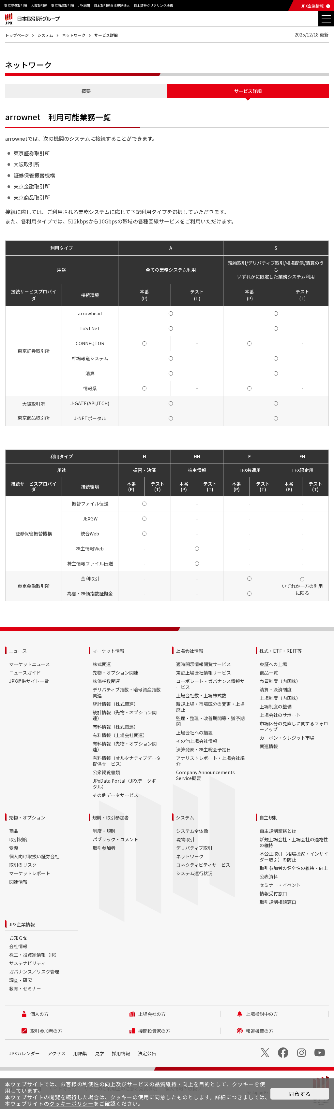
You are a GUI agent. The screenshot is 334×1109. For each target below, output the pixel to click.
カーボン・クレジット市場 (287, 737)
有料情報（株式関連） (115, 726)
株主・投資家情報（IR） (34, 954)
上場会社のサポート (280, 715)
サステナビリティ (27, 963)
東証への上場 (273, 664)
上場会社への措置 (194, 732)
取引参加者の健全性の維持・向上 (294, 868)
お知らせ (18, 937)
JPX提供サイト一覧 (29, 681)
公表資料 (269, 876)
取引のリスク (23, 864)
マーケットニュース (29, 664)
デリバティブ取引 (194, 848)
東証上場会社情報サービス (203, 672)
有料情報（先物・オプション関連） (125, 746)
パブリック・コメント (115, 839)
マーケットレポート (29, 873)
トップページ (17, 35)
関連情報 (269, 746)
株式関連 (102, 664)
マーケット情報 (108, 650)
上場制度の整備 (276, 706)
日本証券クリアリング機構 (153, 5)
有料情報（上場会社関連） (120, 735)
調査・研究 (20, 980)
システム (45, 35)
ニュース (18, 650)
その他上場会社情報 (196, 741)
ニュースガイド (25, 672)
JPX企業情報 (312, 5)
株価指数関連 (106, 681)
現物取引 (185, 839)
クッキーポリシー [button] (71, 1103)
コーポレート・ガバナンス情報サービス (210, 684)
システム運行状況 (194, 873)
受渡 (13, 848)
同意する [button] (300, 1094)
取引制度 (18, 839)
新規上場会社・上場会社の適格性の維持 (294, 842)
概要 (86, 91)
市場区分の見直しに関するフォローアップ (294, 726)
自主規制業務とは (278, 831)
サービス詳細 (106, 35)
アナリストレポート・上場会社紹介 (210, 761)
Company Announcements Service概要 (205, 775)
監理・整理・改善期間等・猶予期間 (210, 721)
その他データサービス (115, 795)
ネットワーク (73, 35)
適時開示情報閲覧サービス (203, 664)
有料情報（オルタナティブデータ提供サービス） (127, 761)
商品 (13, 831)
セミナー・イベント (280, 885)
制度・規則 (104, 831)
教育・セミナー (25, 988)
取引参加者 (104, 848)
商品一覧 (269, 672)
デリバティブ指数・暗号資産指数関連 (127, 692)
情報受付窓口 (273, 893)
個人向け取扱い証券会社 (34, 856)
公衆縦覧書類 (106, 772)
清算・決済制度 (276, 689)
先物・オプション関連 (115, 672)
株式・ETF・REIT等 (280, 650)
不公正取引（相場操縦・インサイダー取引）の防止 (294, 856)
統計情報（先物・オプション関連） (125, 715)
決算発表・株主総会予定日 (203, 749)
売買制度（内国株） (280, 681)
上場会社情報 (189, 650)
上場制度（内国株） (280, 698)
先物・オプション (27, 817)
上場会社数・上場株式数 (201, 695)
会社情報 (18, 946)
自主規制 (268, 817)
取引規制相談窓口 (278, 902)
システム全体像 (192, 831)
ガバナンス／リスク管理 (34, 971)
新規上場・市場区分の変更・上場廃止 (210, 707)
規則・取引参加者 (110, 817)
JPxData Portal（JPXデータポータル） (126, 783)
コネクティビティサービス (203, 864)
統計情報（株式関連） (115, 704)
